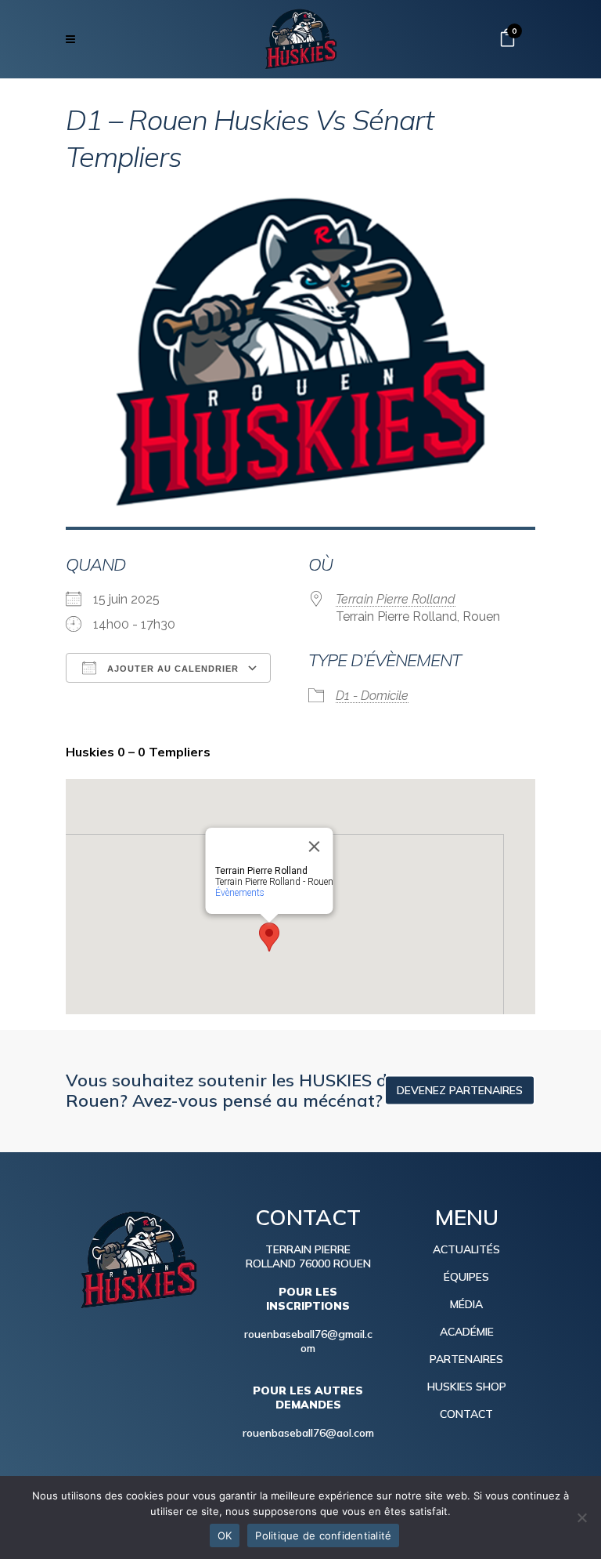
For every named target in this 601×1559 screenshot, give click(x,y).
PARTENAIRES (466, 1359)
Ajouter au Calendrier (171, 668)
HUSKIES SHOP (466, 1387)
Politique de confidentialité (323, 1535)
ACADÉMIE (467, 1332)
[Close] (314, 846)
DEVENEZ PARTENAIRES (460, 1089)
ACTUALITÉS (466, 1249)
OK (225, 1535)
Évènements (240, 892)
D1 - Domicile (372, 695)
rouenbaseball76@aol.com (308, 1433)
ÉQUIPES (466, 1277)
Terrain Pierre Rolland (395, 599)
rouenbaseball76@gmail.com (308, 1341)
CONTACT (466, 1414)
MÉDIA (466, 1304)
